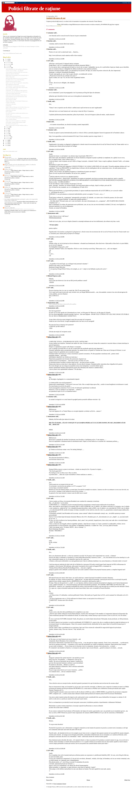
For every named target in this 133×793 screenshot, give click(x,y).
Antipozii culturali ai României (12, 73)
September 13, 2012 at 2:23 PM (56, 99)
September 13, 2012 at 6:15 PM (56, 285)
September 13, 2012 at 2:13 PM (56, 87)
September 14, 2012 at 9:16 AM (56, 675)
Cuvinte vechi (9, 114)
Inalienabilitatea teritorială (10, 201)
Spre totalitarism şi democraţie (12, 84)
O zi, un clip (8, 181)
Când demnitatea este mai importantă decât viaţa (16, 96)
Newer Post (49, 780)
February (8, 137)
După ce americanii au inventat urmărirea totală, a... (17, 125)
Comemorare (8, 105)
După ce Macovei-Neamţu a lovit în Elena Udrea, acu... (18, 107)
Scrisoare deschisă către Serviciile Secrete (14, 209)
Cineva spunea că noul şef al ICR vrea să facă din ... (17, 72)
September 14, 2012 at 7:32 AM (56, 496)
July (7, 128)
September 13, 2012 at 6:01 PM (56, 258)
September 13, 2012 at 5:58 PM (56, 236)
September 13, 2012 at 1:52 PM (56, 47)
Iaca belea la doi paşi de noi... (12, 123)
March (7, 135)
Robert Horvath (53, 337)
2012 (6, 61)
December (8, 62)
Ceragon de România (10, 102)
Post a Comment (50, 777)
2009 (6, 143)
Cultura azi (7, 187)
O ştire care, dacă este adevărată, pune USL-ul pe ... (17, 92)
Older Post (127, 780)
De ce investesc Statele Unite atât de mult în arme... (17, 87)
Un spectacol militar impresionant (13, 93)
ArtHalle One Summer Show (11, 158)
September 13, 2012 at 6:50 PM (56, 335)
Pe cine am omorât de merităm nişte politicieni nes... (17, 113)
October (8, 66)
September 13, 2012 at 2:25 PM (56, 119)
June (7, 130)
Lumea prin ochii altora (11, 104)
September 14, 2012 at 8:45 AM (56, 605)
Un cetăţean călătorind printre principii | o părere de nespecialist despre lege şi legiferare (21, 200)
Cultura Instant (8, 169)
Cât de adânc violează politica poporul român (15, 122)
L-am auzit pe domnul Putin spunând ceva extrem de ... (18, 117)
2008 (6, 145)
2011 (6, 140)
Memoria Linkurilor (10, 207)
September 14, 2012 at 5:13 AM (56, 477)
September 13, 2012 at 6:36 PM (56, 306)
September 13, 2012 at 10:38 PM (57, 404)
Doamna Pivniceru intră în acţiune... (13, 81)
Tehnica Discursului (10, 76)
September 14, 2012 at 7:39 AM (56, 547)
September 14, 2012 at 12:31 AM (57, 433)
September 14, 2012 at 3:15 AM (56, 444)
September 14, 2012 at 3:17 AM (56, 452)
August (7, 127)
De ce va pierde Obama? (11, 119)
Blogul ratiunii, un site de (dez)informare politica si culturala (20, 164)
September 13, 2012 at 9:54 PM (56, 394)
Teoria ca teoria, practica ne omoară (14, 175)
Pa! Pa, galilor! (9, 111)
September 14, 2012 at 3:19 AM (56, 462)
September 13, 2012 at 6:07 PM (56, 274)
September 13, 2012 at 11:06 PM (57, 414)
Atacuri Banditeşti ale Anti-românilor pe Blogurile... (17, 69)
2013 (6, 59)
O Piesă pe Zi (8, 193)
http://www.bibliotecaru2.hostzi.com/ (12, 53)
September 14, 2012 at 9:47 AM (56, 716)
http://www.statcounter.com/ (10, 151)
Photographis (8, 157)
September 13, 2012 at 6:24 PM (56, 300)
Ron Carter (7, 170)
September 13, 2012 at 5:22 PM (56, 127)
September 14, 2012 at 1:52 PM (56, 774)
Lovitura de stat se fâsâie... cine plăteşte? (14, 70)
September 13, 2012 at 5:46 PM (56, 149)
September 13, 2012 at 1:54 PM (56, 58)
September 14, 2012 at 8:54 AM (56, 634)
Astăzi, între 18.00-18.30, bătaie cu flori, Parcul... (16, 95)
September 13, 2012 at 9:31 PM (56, 372)
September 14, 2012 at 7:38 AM (56, 535)
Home (88, 780)
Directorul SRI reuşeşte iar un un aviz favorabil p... (17, 78)
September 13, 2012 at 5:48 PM (56, 211)
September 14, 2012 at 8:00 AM (56, 572)
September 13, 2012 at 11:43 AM (57, 39)
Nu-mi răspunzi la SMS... (11, 99)
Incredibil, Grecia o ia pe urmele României (15, 79)
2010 (6, 142)
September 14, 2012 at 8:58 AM (56, 651)
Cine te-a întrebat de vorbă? (12, 89)
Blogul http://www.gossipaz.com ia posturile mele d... (17, 75)
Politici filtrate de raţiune (34, 8)
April (7, 133)
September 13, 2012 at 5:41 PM (56, 139)
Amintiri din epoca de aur (55, 18)
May (7, 132)
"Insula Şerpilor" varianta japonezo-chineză (15, 85)
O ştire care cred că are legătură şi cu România (16, 120)
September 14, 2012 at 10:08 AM (57, 748)
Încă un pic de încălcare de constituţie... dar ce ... (16, 108)
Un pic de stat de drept (10, 166)
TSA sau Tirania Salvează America (13, 116)
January (8, 138)
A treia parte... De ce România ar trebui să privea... (17, 90)
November (8, 64)
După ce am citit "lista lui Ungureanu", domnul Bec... (17, 82)
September (8, 67)
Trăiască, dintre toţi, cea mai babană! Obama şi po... (17, 101)
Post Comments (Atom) (59, 783)
